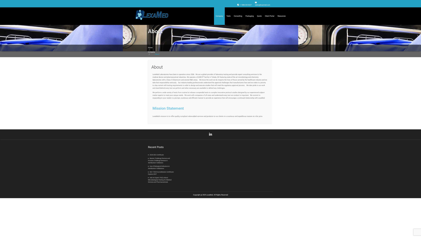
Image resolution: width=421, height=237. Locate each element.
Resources (282, 16)
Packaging (249, 16)
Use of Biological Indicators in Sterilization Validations (159, 167)
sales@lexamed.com (262, 5)
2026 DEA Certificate (157, 155)
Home (150, 48)
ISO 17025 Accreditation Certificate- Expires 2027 (161, 173)
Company (219, 16)
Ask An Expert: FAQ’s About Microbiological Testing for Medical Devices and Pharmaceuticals (159, 180)
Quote (259, 16)
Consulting (238, 16)
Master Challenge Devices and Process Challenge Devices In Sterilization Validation (159, 160)
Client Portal (269, 16)
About (157, 67)
